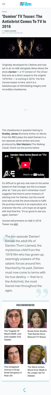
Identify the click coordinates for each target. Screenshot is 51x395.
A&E (15, 224)
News (4, 12)
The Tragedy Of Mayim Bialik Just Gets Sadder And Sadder (12, 335)
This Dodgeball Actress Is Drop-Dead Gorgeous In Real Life (13, 371)
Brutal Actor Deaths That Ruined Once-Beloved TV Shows (37, 334)
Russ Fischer (10, 31)
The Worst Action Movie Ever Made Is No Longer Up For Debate (37, 371)
